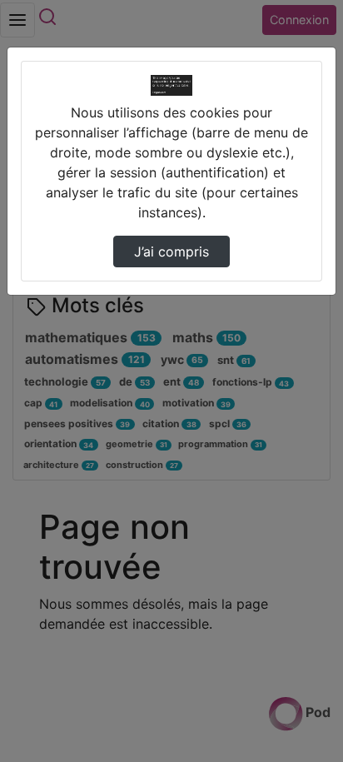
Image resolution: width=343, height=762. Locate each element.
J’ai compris (171, 251)
